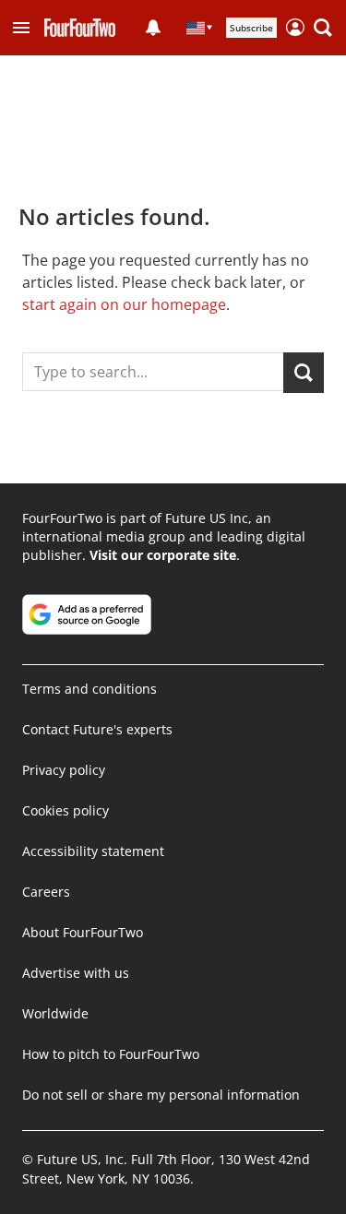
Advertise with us (75, 973)
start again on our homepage (124, 304)
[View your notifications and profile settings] (153, 27)
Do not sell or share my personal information (161, 1094)
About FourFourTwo (82, 932)
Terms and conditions (89, 688)
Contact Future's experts (97, 729)
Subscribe (251, 27)
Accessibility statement (93, 851)
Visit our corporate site (162, 555)
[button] (21, 27)
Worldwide (55, 1013)
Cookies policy (65, 810)
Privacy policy (63, 770)
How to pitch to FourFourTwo (110, 1054)
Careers (46, 891)
